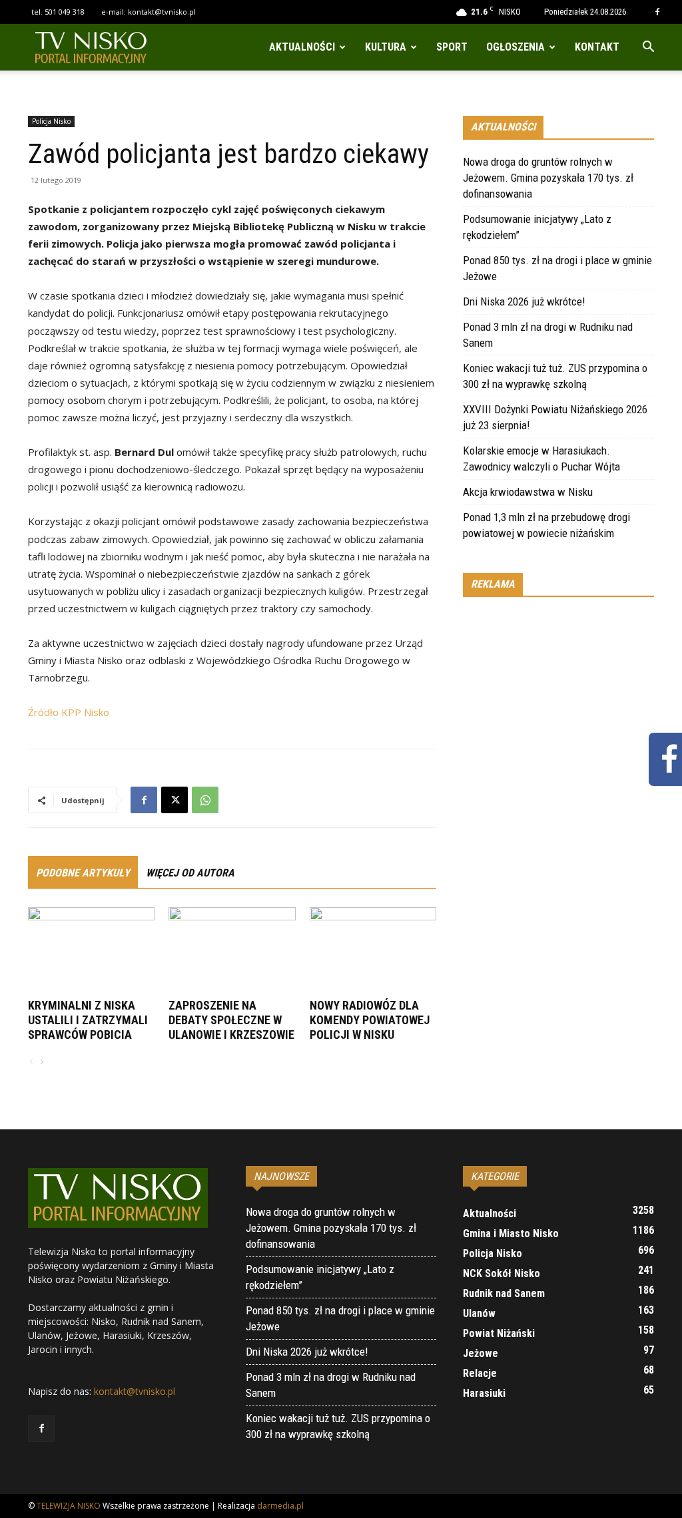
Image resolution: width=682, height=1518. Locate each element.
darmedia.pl (280, 1505)
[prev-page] (31, 1062)
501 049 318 (65, 12)
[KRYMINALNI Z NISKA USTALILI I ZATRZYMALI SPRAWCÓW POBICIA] (91, 950)
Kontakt (597, 47)
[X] (174, 800)
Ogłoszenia (515, 47)
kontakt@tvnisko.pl (162, 12)
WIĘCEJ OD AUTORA (190, 872)
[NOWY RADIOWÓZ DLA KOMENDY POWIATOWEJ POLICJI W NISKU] (373, 950)
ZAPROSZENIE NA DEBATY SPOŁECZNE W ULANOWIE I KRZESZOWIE (231, 1020)
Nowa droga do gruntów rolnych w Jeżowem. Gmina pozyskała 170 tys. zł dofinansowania (548, 177)
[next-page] (41, 1062)
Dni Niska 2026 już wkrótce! (524, 301)
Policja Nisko (51, 121)
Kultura (385, 47)
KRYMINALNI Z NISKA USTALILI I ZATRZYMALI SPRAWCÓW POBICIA (88, 1020)
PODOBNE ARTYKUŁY (83, 872)
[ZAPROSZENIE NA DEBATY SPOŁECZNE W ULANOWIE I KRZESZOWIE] (232, 950)
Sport (452, 47)
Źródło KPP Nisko (68, 712)
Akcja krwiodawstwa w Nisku (528, 491)
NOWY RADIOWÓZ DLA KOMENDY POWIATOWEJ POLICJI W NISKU (370, 1020)
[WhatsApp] (205, 800)
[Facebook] (657, 12)
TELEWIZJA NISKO (69, 1505)
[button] (648, 48)
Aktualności (302, 47)
